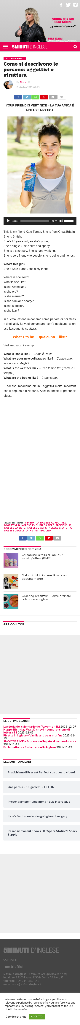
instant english (40, 530)
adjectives (58, 522)
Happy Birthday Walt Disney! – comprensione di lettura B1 (36, 731)
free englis (63, 525)
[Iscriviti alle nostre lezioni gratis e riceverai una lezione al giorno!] (63, 23)
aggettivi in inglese (17, 525)
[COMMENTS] (61, 96)
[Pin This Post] (44, 96)
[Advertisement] (40, 674)
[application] (40, 221)
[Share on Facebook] (18, 96)
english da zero (43, 525)
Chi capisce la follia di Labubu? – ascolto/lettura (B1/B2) (43, 556)
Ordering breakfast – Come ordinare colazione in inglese (46, 597)
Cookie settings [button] (16, 1016)
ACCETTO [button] (37, 1016)
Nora (23, 82)
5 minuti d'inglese (37, 522)
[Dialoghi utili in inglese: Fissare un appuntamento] (11, 581)
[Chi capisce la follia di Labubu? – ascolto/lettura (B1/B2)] (11, 560)
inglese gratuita (60, 527)
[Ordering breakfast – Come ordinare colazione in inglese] (11, 601)
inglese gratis (37, 527)
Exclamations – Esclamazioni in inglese (29, 747)
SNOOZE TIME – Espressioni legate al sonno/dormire (39, 741)
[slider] (69, 220)
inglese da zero (14, 527)
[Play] (8, 221)
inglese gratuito (16, 530)
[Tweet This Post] (27, 96)
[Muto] (61, 221)
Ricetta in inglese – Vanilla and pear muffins (32, 735)
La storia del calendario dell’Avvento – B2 (31, 726)
